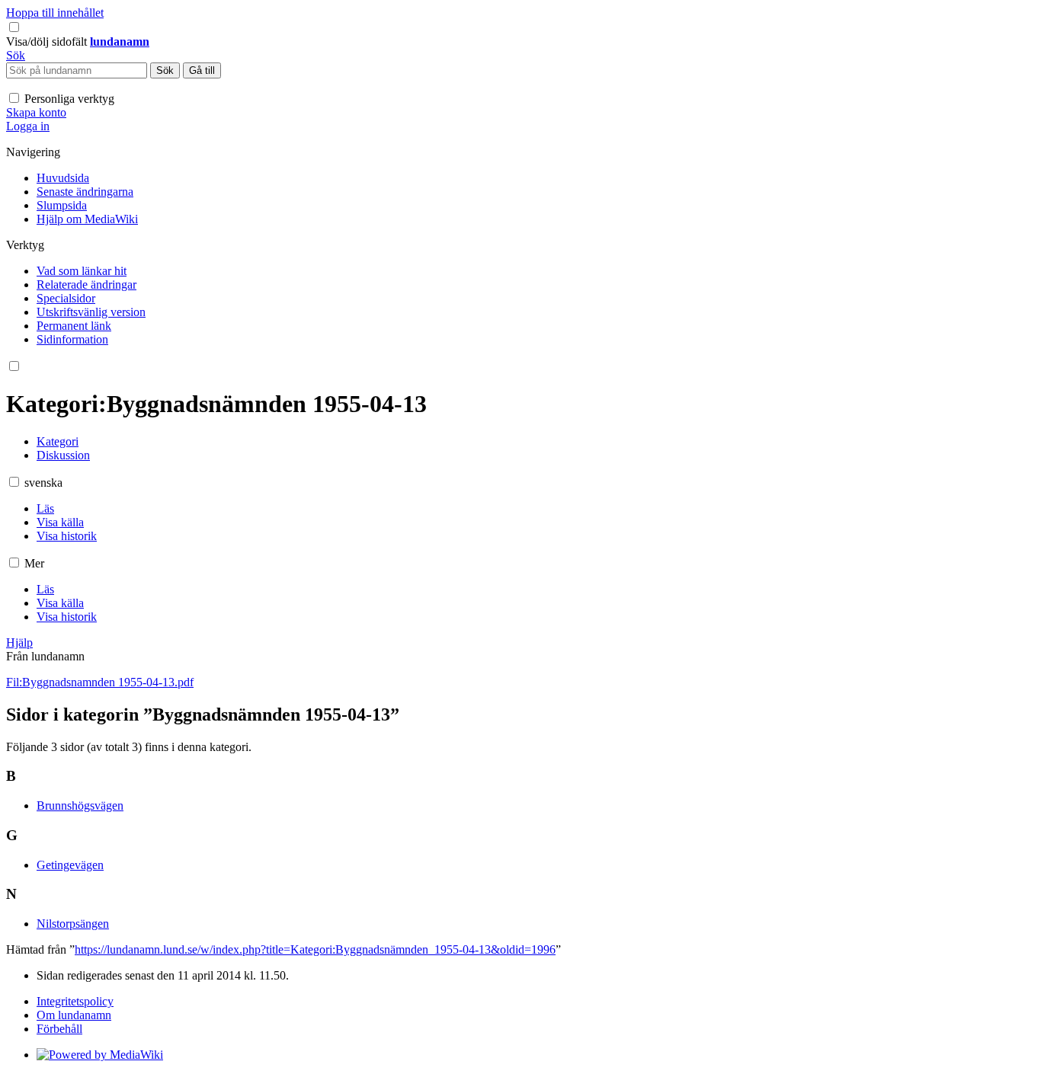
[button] (48, 41)
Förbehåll (59, 1028)
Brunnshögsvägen (80, 805)
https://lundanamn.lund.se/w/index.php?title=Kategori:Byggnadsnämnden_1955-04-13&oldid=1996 (315, 949)
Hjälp (19, 642)
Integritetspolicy (75, 1001)
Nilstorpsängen (73, 923)
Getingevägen (70, 864)
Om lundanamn (74, 1014)
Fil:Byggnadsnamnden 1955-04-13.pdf (100, 682)
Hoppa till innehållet (55, 12)
